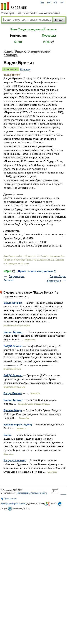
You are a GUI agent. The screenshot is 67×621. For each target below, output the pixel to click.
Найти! (59, 19)
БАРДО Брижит (13, 346)
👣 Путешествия (8, 499)
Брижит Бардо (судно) (18, 424)
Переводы (49, 35)
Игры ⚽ (48, 41)
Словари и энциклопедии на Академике (30, 13)
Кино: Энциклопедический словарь (33, 29)
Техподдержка (23, 493)
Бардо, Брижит (13, 332)
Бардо (8, 434)
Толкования (18, 35)
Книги (18, 41)
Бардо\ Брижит (13, 400)
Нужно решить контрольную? (37, 271)
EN (42, 2)
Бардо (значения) (15, 460)
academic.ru (14, 6)
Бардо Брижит (13, 302)
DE (48, 2)
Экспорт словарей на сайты (13, 504)
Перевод (25, 69)
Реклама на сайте (39, 493)
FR (61, 2)
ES (55, 2)
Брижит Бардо (13, 410)
